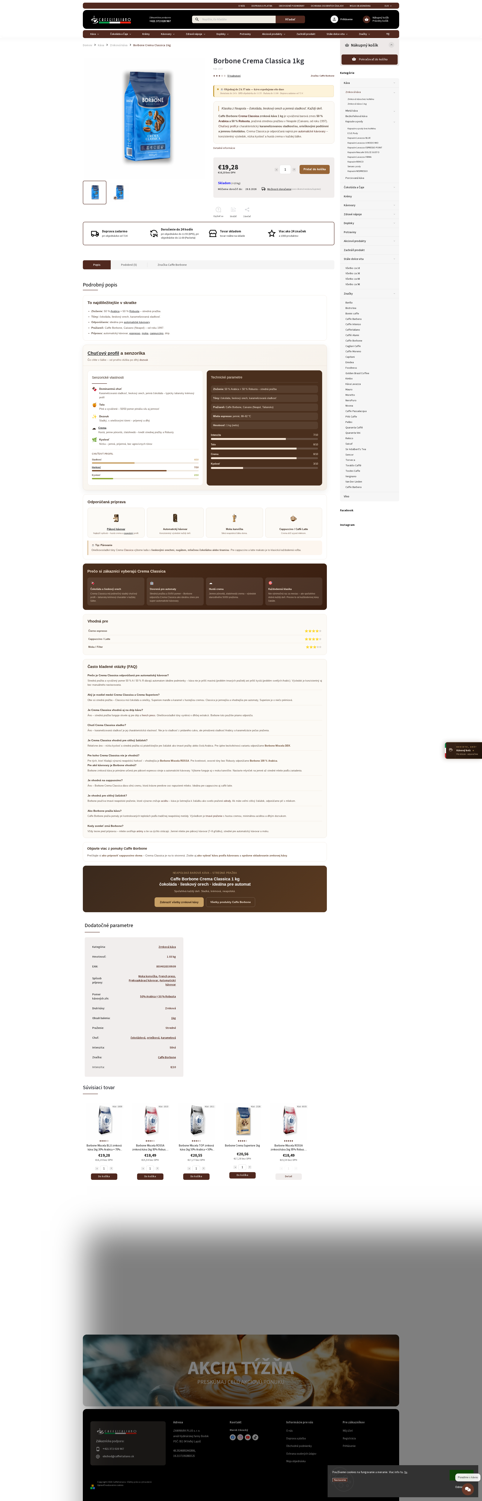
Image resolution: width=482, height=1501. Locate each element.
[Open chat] (468, 1491)
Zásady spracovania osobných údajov (241, 793)
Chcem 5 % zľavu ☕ (241, 784)
